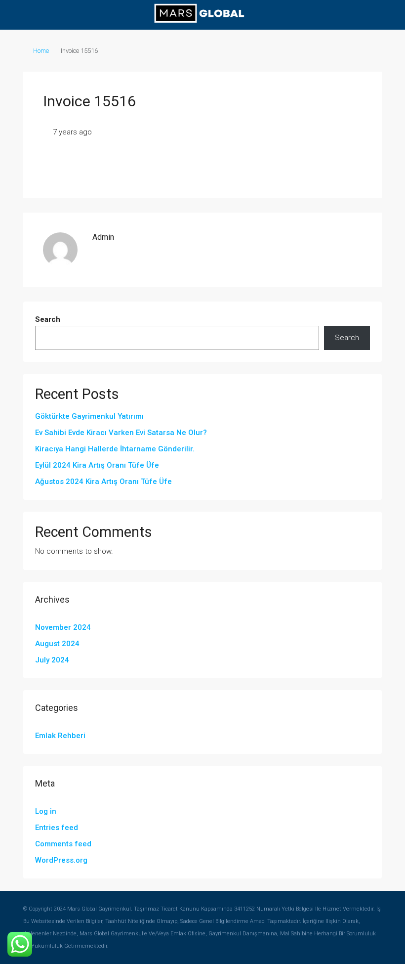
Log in (45, 811)
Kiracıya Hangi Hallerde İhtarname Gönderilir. (115, 448)
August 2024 (57, 643)
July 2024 (52, 660)
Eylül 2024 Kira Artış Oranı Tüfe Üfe (97, 465)
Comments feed (63, 843)
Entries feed (56, 827)
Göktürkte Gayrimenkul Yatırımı (89, 416)
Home (41, 50)
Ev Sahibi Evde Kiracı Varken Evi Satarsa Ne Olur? (121, 432)
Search (47, 319)
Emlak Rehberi (60, 735)
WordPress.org (61, 860)
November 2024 (63, 627)
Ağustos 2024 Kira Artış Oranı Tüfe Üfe (103, 481)
